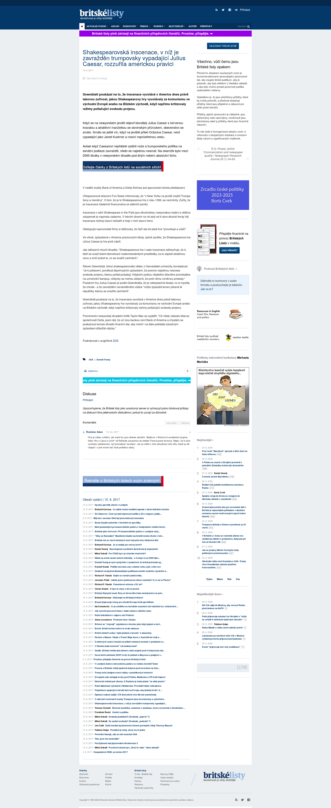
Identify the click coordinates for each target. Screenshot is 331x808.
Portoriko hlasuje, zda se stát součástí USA (116, 734)
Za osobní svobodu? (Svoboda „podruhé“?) (130, 721)
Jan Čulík (99, 725)
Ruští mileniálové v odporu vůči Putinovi (114, 615)
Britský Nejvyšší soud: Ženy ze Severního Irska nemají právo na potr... (129, 593)
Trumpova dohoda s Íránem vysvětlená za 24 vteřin (224, 526)
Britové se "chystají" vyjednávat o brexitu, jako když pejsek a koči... (128, 624)
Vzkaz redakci (166, 777)
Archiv (115, 26)
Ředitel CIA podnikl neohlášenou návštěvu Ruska (222, 486)
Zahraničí (83, 773)
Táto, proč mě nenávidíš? (107, 738)
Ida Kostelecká (102, 606)
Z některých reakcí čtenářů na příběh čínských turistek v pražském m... (130, 641)
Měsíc (220, 579)
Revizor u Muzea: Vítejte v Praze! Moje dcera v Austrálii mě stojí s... (128, 637)
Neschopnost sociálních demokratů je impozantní (133, 549)
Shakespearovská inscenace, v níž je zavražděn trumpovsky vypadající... (130, 703)
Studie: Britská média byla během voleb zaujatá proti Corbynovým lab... (130, 650)
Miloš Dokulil (101, 553)
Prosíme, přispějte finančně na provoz (120, 659)
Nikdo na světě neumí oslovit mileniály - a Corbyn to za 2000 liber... (127, 557)
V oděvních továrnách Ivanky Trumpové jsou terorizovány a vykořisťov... (130, 699)
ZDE (116, 341)
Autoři (193, 26)
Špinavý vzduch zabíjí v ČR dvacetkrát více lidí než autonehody (125, 694)
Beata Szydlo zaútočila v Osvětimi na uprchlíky (118, 522)
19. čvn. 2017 (112, 431)
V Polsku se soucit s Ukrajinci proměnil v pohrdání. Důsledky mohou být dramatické (223, 465)
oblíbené (185, 423)
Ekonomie (84, 777)
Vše (238, 579)
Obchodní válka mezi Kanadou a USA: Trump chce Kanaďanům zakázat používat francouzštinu (224, 564)
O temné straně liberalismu (218, 476)
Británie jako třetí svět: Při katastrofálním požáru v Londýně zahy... (127, 531)
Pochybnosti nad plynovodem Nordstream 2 (116, 743)
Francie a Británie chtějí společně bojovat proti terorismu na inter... (127, 668)
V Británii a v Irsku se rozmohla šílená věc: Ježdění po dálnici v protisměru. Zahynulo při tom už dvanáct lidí (224, 538)
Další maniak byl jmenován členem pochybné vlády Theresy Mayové (138, 725)
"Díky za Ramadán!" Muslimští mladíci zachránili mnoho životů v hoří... (129, 535)
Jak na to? (206, 289)
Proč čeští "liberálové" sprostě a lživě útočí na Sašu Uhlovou (224, 453)
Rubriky (159, 26)
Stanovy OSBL (167, 773)
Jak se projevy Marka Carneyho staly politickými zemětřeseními (220, 551)
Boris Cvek (219, 492)
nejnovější (171, 423)
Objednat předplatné (223, 46)
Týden (209, 579)
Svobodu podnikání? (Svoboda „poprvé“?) (129, 716)
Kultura (82, 780)
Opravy (137, 780)
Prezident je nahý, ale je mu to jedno (127, 729)
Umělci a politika (120, 712)
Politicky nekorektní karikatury (223, 360)
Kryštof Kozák (102, 566)
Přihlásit (244, 10)
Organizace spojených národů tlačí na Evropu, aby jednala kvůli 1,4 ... (128, 690)
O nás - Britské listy (143, 773)
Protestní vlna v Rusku (124, 619)
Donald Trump (103, 359)
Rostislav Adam (94, 431)
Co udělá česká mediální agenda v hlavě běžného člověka (141, 509)
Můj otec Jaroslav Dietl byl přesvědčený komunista (119, 518)
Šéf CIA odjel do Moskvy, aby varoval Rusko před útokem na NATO (223, 607)
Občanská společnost (89, 784)
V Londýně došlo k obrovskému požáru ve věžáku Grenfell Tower (126, 663)
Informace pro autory (170, 780)
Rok (229, 579)
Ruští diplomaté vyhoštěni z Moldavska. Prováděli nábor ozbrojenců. (128, 685)
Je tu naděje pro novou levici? (127, 544)
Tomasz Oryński (103, 707)
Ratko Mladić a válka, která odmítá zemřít (224, 627)
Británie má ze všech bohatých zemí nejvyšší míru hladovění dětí (126, 540)
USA (91, 359)
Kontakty (138, 777)
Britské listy (103, 14)
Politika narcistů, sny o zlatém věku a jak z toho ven (135, 566)
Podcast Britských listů (219, 269)
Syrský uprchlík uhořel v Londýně (111, 504)
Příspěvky (206, 26)
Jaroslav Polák (102, 580)
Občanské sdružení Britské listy (112, 799)
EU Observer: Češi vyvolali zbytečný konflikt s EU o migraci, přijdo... (128, 513)
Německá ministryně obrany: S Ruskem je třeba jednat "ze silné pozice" (130, 681)
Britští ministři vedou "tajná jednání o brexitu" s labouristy (123, 632)
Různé (108, 784)
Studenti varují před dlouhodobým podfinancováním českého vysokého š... (131, 571)
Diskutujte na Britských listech (128, 597)
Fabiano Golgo (102, 729)
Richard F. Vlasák (103, 575)
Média (108, 780)
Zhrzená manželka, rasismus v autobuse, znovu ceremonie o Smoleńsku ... (148, 707)
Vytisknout (92, 370)
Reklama (138, 784)
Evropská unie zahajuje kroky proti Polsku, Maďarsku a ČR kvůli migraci (130, 677)
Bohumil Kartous (103, 509)
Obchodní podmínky (143, 787)
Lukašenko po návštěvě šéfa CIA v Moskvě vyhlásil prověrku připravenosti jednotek (223, 637)
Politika (108, 777)
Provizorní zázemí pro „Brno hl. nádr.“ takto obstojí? (134, 747)
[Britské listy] (123, 167)
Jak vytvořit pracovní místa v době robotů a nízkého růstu (123, 610)
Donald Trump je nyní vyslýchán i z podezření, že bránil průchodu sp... (128, 562)
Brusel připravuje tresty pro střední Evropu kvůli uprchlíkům (124, 602)
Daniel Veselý (101, 549)
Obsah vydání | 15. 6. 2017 (101, 499)
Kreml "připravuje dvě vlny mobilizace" (223, 646)
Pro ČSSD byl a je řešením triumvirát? (127, 553)
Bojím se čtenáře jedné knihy (127, 575)
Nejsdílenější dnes (209, 594)
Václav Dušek (101, 588)
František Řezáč (103, 712)
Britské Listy (224, 777)
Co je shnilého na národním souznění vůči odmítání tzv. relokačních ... (144, 606)
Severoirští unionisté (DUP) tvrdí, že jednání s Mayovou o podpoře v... (128, 654)
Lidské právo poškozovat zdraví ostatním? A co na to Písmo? (141, 580)
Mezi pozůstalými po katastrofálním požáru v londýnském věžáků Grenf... (130, 526)
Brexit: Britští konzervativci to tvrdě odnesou (117, 628)
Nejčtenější (204, 440)
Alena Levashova (103, 619)
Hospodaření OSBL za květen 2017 (111, 752)
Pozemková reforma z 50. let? (127, 584)
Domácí (108, 773)
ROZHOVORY (129, 26)
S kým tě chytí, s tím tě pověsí (124, 588)
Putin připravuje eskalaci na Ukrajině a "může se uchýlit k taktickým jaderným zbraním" (224, 618)
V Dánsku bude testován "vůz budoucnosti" (116, 646)
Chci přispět (229, 250)
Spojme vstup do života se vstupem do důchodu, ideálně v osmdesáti (221, 497)
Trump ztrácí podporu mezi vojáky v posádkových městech (124, 672)
